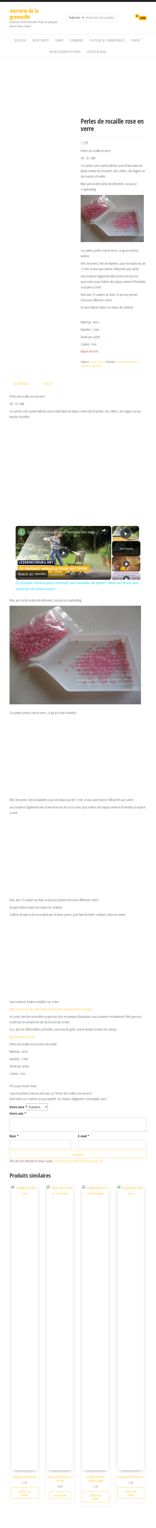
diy (93, 366)
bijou (119, 361)
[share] (103, 530)
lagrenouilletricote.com (22, 1036)
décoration (86, 366)
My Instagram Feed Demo (65, 51)
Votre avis (18, 1113)
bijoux (126, 361)
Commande (76, 40)
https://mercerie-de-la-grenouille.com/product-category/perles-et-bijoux (51, 1009)
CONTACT (136, 40)
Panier (59, 40)
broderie (134, 361)
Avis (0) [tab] (48, 383)
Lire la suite (60, 1495)
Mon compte (41, 40)
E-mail (83, 1136)
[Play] (126, 564)
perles (98, 366)
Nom (14, 1136)
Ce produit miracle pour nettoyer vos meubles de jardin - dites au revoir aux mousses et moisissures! (62, 532)
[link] (21, 532)
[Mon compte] (129, 18)
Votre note (18, 1107)
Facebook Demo (97, 51)
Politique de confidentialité (107, 40)
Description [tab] (20, 383)
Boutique (20, 40)
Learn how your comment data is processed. (78, 1161)
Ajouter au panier (24, 1493)
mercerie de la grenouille (24, 13)
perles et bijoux (98, 361)
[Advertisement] (78, 86)
